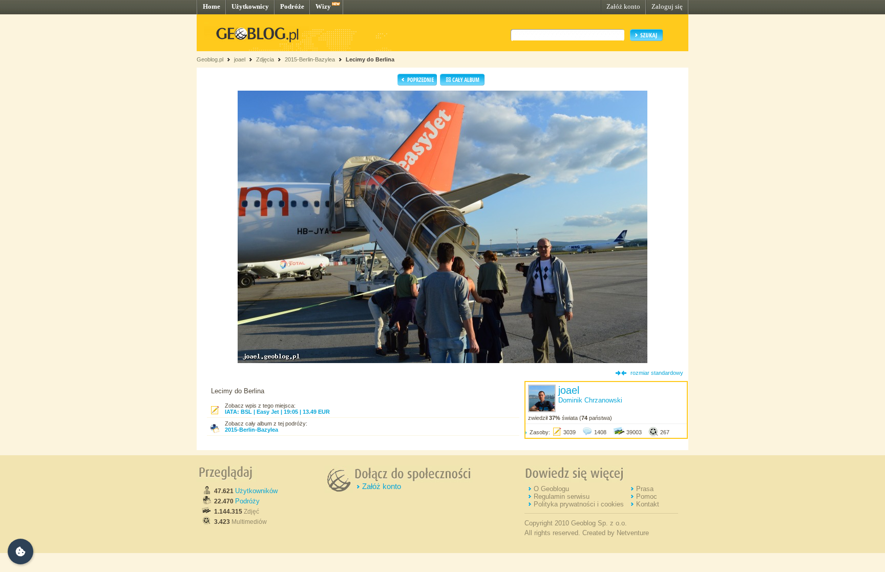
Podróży (247, 501)
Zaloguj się (667, 6)
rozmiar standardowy (656, 373)
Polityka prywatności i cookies (579, 504)
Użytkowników (256, 491)
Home (211, 6)
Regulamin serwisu (561, 496)
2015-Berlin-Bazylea (310, 59)
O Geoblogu (551, 489)
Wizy (323, 6)
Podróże (292, 6)
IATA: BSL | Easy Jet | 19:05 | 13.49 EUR (277, 412)
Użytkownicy (250, 6)
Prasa (645, 489)
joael (239, 59)
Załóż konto (623, 6)
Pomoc (646, 496)
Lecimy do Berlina (370, 59)
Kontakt (647, 504)
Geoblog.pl (210, 59)
